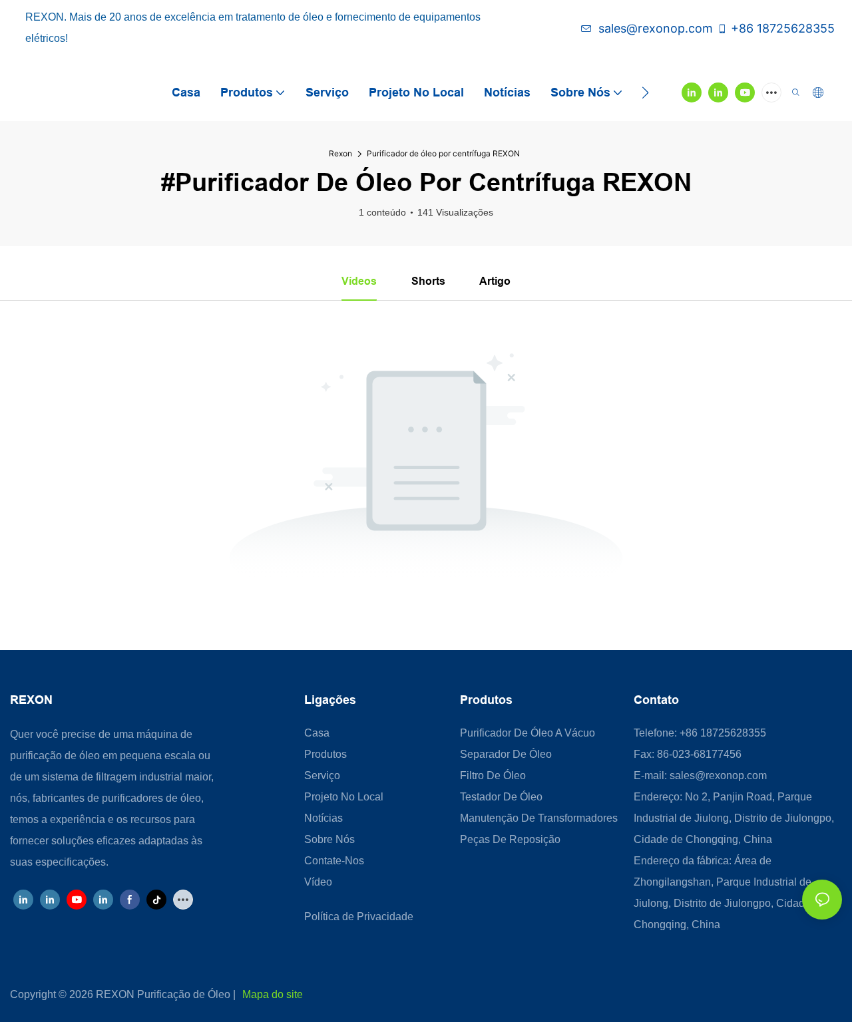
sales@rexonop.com (655, 28)
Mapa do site (272, 994)
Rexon (340, 153)
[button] (645, 92)
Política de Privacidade (358, 916)
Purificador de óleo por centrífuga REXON (443, 153)
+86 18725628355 (783, 28)
